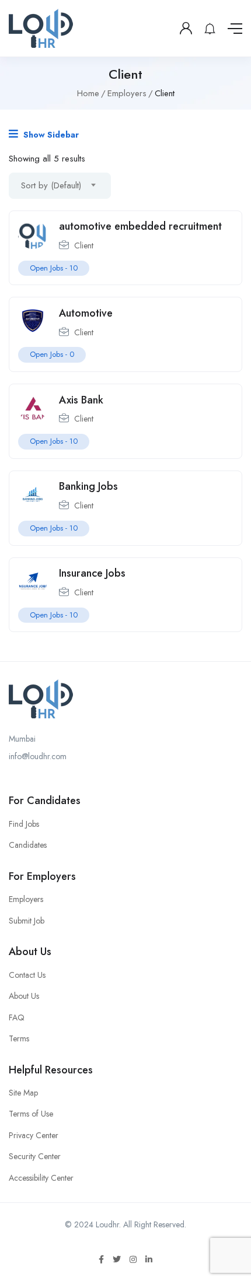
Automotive (86, 313)
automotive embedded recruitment (140, 226)
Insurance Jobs (92, 573)
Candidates (28, 845)
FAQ (17, 1017)
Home (88, 93)
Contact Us (27, 975)
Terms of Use (31, 1113)
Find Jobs (24, 824)
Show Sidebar (50, 135)
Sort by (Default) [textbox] (51, 185)
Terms (19, 1038)
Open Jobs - (54, 267)
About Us (24, 996)
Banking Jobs (88, 486)
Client (83, 245)
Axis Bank (81, 400)
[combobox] (60, 186)
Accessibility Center (41, 1178)
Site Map (23, 1092)
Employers (127, 93)
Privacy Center (33, 1135)
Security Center (35, 1156)
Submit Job (26, 920)
